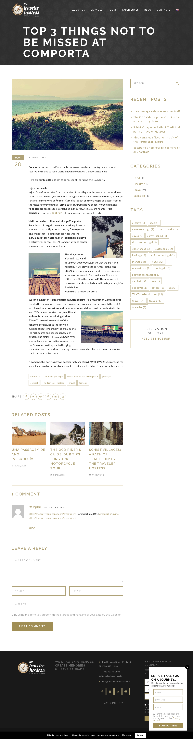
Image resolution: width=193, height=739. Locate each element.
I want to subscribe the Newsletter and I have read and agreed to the (167, 717)
